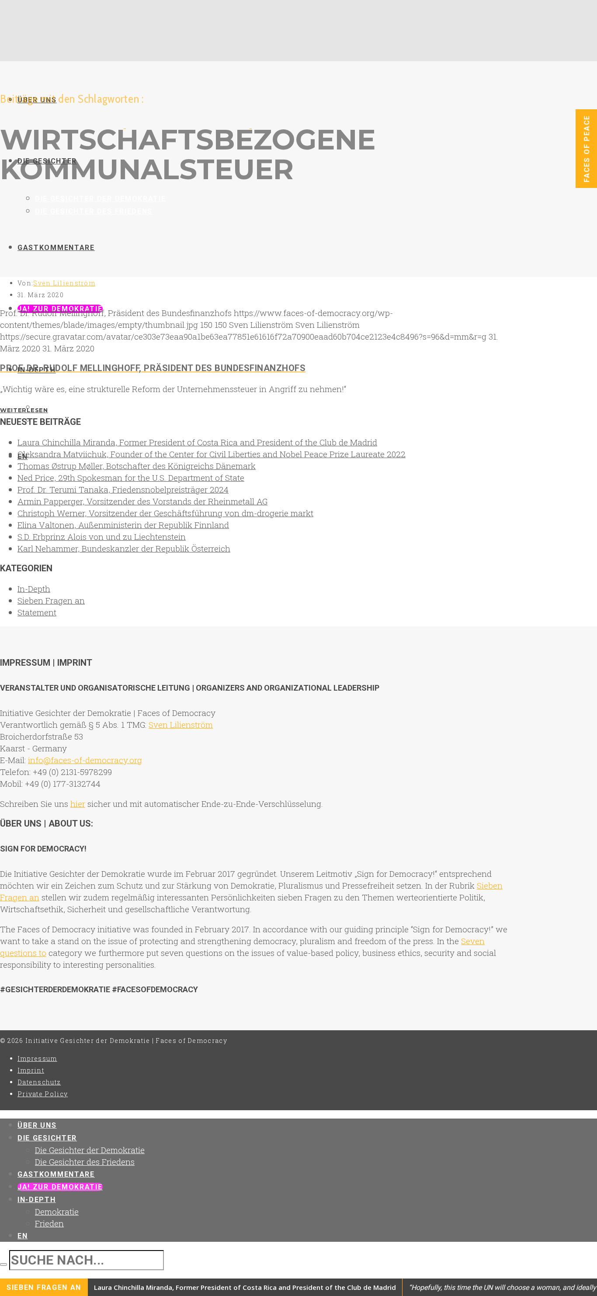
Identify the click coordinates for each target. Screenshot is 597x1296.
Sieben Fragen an (51, 600)
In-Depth (33, 588)
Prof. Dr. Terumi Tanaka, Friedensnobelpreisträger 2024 (123, 489)
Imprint (30, 1070)
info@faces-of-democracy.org (85, 759)
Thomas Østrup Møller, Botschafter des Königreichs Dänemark (136, 465)
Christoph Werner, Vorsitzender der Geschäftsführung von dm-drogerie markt (165, 512)
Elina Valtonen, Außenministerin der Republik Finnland (123, 524)
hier (77, 803)
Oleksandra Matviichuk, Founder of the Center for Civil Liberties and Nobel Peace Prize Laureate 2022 (211, 453)
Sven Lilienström (64, 283)
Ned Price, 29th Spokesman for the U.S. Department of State (130, 477)
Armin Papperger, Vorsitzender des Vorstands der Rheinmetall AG (142, 501)
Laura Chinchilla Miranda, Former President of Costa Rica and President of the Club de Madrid (197, 442)
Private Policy (42, 1094)
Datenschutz (39, 1082)
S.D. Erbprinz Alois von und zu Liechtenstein (101, 536)
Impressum (37, 1058)
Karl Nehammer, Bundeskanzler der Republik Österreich (123, 548)
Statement (36, 612)
